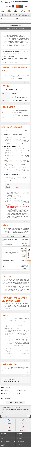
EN (27, 6)
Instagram (22, 430)
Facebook (8, 423)
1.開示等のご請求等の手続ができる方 (10, 51)
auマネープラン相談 (6, 396)
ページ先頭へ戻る (24, 82)
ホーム (5, 379)
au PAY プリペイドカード (22, 390)
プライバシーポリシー (16, 22)
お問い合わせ (19, 444)
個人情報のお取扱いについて (16, 25)
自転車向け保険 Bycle (21, 396)
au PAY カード (5, 390)
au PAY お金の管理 (6, 398)
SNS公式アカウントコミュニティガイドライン (7, 444)
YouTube (8, 430)
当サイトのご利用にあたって (6, 441)
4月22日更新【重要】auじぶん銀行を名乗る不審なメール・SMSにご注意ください (14, 2)
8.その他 (4, 62)
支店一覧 (18, 407)
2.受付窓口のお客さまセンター (15, 130)
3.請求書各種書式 (6, 54)
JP (25, 6)
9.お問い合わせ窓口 (12, 62)
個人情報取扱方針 (12, 379)
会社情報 (3, 433)
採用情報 (18, 433)
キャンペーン (23, 11)
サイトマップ (19, 438)
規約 (2, 438)
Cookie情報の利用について (22, 441)
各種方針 (18, 436)
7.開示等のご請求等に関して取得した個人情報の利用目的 (14, 59)
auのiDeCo (19, 393)
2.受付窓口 (24, 51)
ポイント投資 (4, 393)
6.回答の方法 (11, 56)
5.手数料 (4, 56)
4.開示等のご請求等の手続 (18, 54)
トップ (16, 18)
